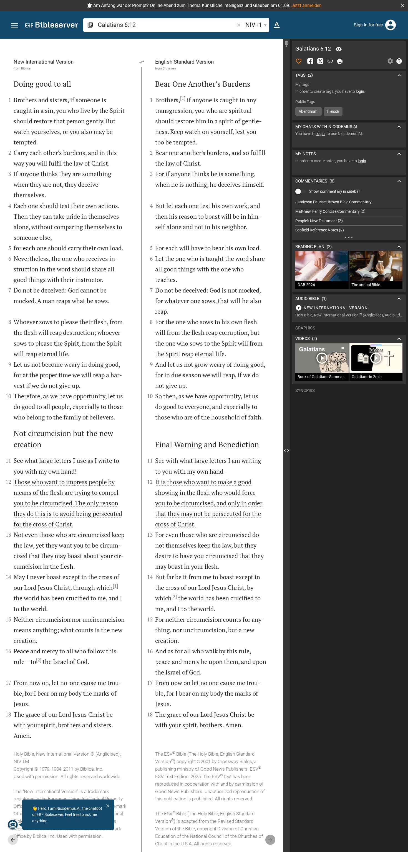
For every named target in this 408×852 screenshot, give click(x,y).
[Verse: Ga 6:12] (338, 49)
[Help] (399, 61)
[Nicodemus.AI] (13, 825)
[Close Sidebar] (286, 450)
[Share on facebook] (310, 61)
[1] (115, 586)
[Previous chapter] (13, 840)
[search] (166, 24)
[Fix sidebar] (286, 44)
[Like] (298, 61)
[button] (403, 5)
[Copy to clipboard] (330, 61)
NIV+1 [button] (253, 24)
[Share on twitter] (320, 61)
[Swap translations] (142, 62)
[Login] (390, 25)
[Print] (339, 61)
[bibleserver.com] (51, 26)
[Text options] (276, 25)
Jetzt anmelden (306, 5)
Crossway (169, 68)
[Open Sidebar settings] (390, 61)
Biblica (26, 68)
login (360, 91)
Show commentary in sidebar (334, 191)
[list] (349, 216)
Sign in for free (368, 25)
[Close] (107, 805)
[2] (38, 660)
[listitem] (349, 202)
